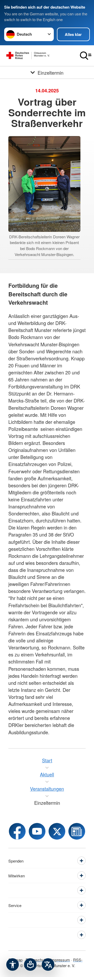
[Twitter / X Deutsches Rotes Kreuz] (57, 831)
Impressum (60, 959)
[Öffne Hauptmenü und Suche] (85, 55)
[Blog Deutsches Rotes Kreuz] (76, 831)
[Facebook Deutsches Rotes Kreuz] (17, 831)
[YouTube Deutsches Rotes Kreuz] (37, 831)
